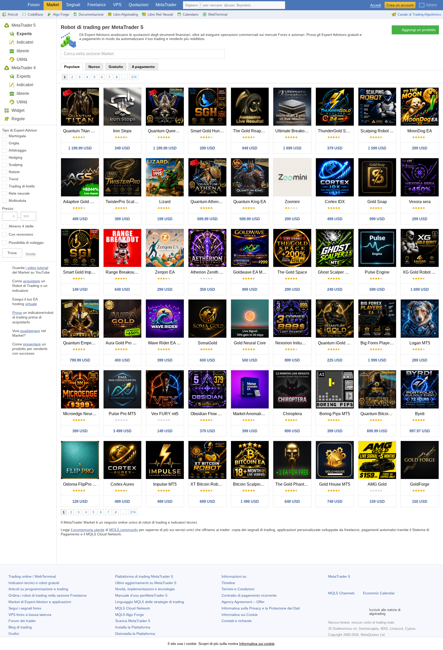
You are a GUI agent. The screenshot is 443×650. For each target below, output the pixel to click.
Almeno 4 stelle (21, 226)
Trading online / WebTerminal (32, 576)
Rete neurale (19, 193)
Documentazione (91, 14)
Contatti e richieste (237, 621)
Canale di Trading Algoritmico (419, 14)
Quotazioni (138, 5)
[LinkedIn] (364, 612)
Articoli (13, 14)
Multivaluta (17, 200)
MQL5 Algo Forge (129, 615)
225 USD (335, 360)
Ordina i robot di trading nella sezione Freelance (47, 595)
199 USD (165, 219)
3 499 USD (122, 431)
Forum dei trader (22, 621)
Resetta (30, 253)
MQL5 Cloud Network (132, 608)
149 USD (80, 289)
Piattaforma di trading (144, 576)
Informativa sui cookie (257, 644)
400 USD (122, 360)
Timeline (228, 583)
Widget (18, 110)
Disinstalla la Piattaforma (135, 634)
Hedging (15, 157)
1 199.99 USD (80, 148)
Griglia (14, 143)
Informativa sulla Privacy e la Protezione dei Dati (261, 608)
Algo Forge (61, 14)
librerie (23, 51)
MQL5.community (123, 530)
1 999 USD (377, 360)
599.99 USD (207, 219)
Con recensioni (21, 234)
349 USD (122, 148)
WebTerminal (217, 14)
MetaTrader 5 (24, 25)
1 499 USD (249, 501)
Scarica (132, 621)
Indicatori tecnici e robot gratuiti (33, 583)
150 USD (419, 501)
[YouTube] (356, 612)
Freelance (96, 5)
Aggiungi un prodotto (419, 30)
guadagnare (29, 331)
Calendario (190, 14)
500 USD (249, 360)
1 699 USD (292, 148)
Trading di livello (22, 186)
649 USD (122, 289)
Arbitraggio (17, 150)
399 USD (122, 219)
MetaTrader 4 (24, 68)
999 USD (377, 219)
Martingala (17, 136)
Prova (17, 313)
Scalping (16, 165)
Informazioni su (234, 576)
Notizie (14, 172)
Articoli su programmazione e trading (38, 589)
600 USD (207, 360)
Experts (24, 34)
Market (53, 5)
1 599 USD (377, 148)
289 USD (419, 360)
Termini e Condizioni (238, 589)
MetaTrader (166, 5)
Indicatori (25, 42)
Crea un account (400, 5)
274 (134, 77)
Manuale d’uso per (141, 595)
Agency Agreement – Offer (243, 602)
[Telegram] (339, 612)
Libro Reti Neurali (160, 14)
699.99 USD (377, 431)
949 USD (249, 148)
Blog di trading (20, 627)
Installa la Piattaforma (132, 627)
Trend (13, 179)
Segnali (73, 5)
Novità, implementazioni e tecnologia (145, 589)
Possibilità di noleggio (26, 243)
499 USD (80, 219)
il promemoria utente (87, 530)
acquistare (31, 281)
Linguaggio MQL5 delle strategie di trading (149, 602)
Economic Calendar (379, 593)
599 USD (377, 289)
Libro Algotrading (125, 14)
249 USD (335, 289)
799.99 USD (80, 360)
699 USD (207, 501)
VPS (117, 5)
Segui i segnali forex (24, 608)
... (124, 77)
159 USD (377, 501)
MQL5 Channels (341, 593)
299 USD (207, 148)
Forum (33, 5)
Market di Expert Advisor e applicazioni (39, 602)
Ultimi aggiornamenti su (145, 583)
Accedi (375, 5)
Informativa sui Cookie (240, 615)
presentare (32, 344)
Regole (18, 119)
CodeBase (35, 14)
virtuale (31, 304)
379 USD (335, 148)
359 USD (207, 289)
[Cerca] (220, 54)
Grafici (13, 634)
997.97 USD (419, 431)
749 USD (335, 501)
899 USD (292, 360)
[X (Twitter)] (348, 612)
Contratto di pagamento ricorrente (249, 595)
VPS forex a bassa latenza (29, 615)
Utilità (22, 59)
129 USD (80, 501)
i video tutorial (37, 268)
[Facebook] (331, 612)
